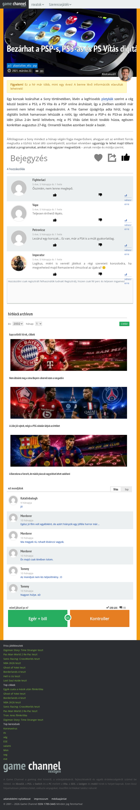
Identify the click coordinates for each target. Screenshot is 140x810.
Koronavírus (10, 728)
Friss (116, 489)
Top (127, 489)
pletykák (107, 99)
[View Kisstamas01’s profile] (125, 81)
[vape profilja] (18, 221)
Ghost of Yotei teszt (14, 667)
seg (5, 754)
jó (21, 506)
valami (7, 746)
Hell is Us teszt (11, 676)
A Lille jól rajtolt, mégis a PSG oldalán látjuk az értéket (34, 426)
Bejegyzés (29, 158)
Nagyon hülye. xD (30, 594)
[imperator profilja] (18, 271)
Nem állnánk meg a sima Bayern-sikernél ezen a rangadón (36, 378)
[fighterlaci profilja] (18, 196)
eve (5, 758)
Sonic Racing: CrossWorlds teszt (21, 658)
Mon (6, 750)
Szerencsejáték (59, 4)
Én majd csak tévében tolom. (36, 559)
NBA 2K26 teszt (12, 663)
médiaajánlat (59, 798)
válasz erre (127, 195)
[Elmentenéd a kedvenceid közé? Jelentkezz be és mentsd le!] (98, 158)
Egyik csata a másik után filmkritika (23, 689)
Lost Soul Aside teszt (15, 680)
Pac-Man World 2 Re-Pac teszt (20, 654)
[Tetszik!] (126, 158)
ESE (5, 741)
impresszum (41, 798)
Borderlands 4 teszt (14, 671)
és (4, 732)
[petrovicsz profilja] (18, 246)
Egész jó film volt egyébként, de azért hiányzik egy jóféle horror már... (60, 524)
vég (5, 737)
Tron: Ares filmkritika (15, 715)
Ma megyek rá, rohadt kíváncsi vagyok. (42, 541)
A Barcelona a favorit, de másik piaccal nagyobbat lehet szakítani (39, 474)
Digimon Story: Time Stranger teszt (23, 650)
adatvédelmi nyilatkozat (17, 798)
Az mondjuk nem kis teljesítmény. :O (41, 577)
